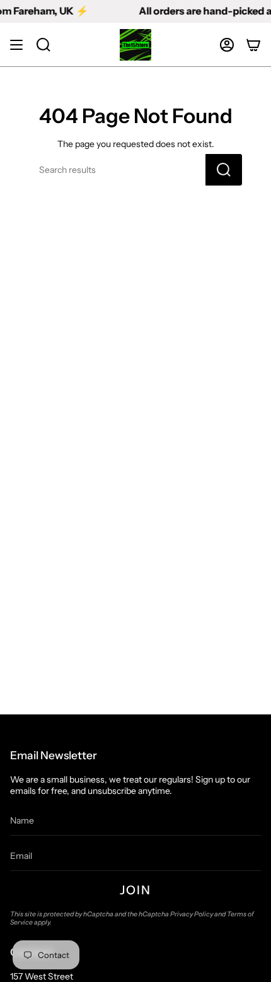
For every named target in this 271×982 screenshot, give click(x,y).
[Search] (223, 170)
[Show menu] (16, 45)
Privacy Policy (191, 914)
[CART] (253, 45)
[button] (43, 45)
